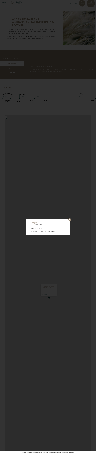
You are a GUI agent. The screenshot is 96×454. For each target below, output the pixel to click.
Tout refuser (65, 452)
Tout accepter (57, 452)
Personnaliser (71, 452)
